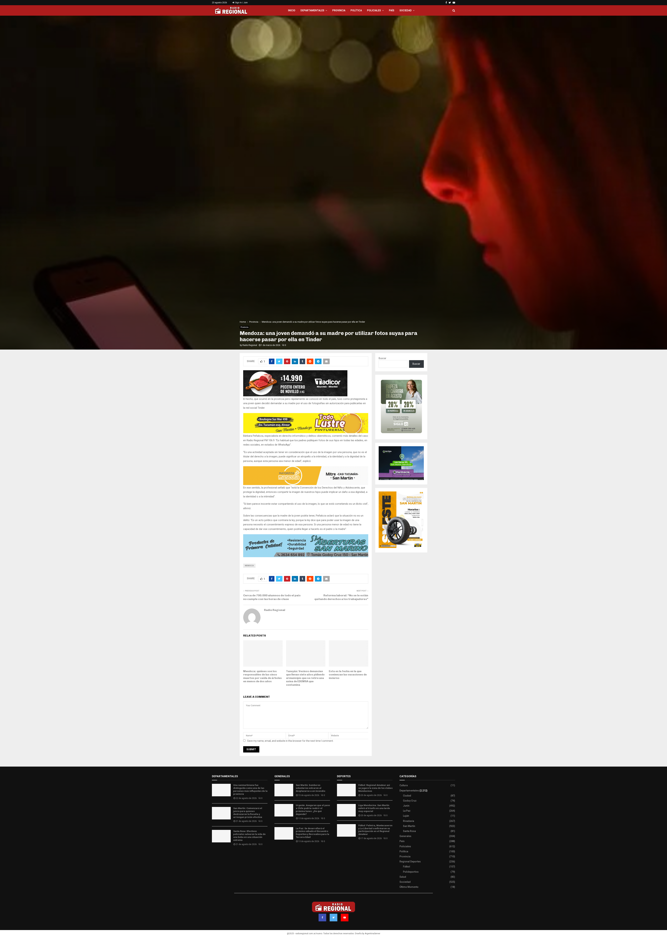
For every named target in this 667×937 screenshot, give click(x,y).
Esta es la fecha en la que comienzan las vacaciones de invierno (348, 675)
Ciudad (407, 795)
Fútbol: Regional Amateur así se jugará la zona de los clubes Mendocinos (375, 788)
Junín (406, 805)
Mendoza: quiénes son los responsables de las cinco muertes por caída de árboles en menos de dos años (262, 676)
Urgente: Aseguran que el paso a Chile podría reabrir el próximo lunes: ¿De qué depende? (313, 809)
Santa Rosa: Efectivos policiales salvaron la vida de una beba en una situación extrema (249, 835)
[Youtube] (344, 917)
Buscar (382, 358)
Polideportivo (411, 871)
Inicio (291, 10)
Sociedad (406, 10)
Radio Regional (249, 345)
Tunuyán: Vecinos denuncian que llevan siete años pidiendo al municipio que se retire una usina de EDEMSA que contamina (305, 678)
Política (356, 10)
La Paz (406, 810)
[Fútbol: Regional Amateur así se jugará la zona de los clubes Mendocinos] (346, 790)
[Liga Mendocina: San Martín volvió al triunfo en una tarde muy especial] (346, 810)
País (391, 10)
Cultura (404, 785)
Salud (403, 876)
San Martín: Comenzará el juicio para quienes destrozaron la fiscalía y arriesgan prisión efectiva (247, 812)
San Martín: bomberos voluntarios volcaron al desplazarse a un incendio (310, 788)
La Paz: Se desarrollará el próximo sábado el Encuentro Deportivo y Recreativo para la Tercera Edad (312, 833)
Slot (339, 848)
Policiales (374, 10)
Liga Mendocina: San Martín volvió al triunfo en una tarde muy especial (374, 808)
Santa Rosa (409, 831)
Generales (405, 836)
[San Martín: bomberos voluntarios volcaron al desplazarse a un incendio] (283, 790)
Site (344, 848)
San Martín (409, 826)
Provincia (338, 10)
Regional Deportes (410, 861)
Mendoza (249, 566)
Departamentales (312, 10)
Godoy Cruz (410, 800)
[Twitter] (333, 917)
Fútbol (406, 866)
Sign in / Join (241, 2)
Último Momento (409, 887)
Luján (406, 815)
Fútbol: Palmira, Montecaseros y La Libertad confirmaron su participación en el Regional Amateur (375, 830)
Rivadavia (408, 821)
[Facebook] (322, 917)
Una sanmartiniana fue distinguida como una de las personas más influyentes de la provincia (250, 789)
